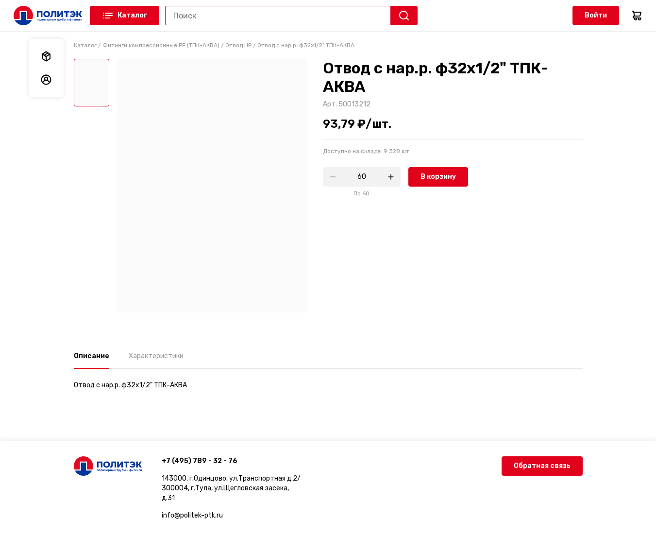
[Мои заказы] (46, 56)
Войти (596, 15)
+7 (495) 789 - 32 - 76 (199, 461)
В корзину (438, 177)
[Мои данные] (46, 79)
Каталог (132, 15)
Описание (91, 356)
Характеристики (156, 356)
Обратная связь (542, 466)
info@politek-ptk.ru (192, 515)
